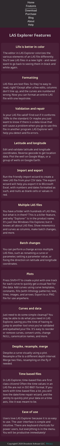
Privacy (49, 443)
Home (31, 2)
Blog (31, 17)
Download (31, 10)
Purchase (30, 14)
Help (31, 24)
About (31, 21)
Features (31, 6)
